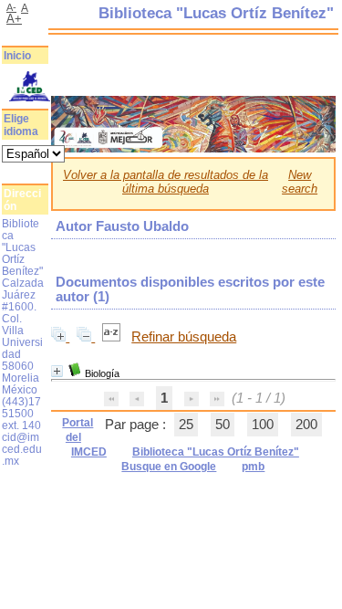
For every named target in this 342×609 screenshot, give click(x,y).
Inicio (17, 55)
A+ (14, 19)
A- (11, 7)
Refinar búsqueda (183, 337)
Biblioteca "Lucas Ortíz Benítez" (215, 452)
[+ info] (57, 371)
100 (263, 424)
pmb (253, 466)
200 (306, 424)
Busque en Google (168, 466)
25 (186, 424)
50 (222, 424)
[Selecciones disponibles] (113, 337)
